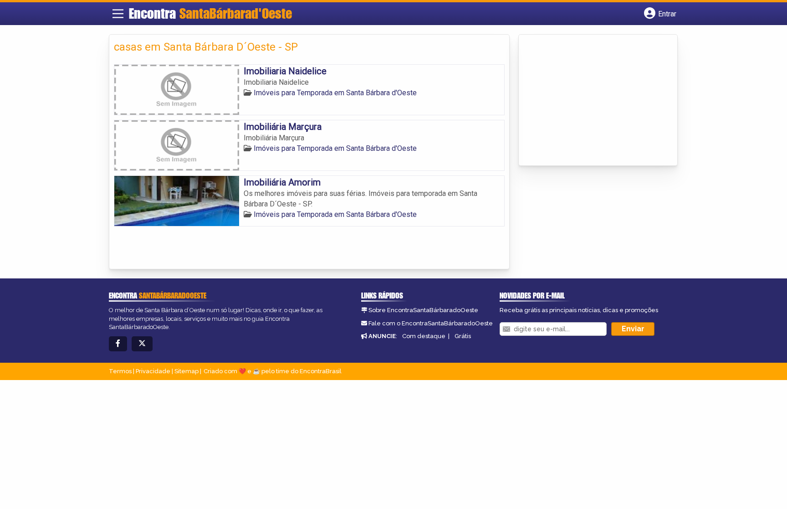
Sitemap (186, 371)
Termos (120, 371)
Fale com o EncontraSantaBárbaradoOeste (430, 323)
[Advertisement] (591, 101)
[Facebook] (118, 343)
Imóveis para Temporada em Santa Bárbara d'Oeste (335, 92)
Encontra (210, 13)
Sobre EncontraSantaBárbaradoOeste (423, 310)
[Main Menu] (118, 14)
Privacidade (153, 371)
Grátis (463, 336)
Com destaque (423, 336)
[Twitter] (142, 343)
